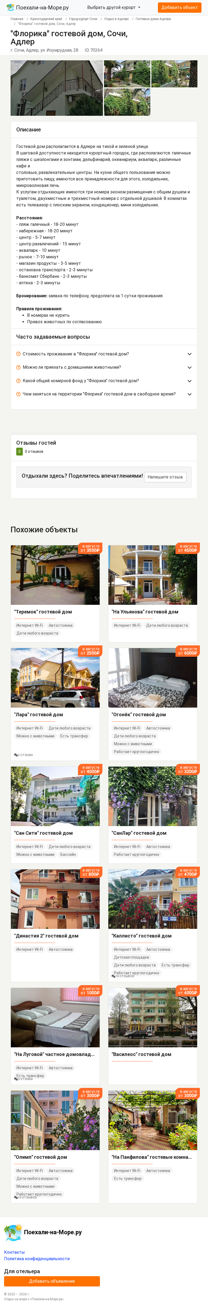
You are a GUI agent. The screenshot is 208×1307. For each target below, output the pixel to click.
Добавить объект (179, 7)
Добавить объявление (52, 1281)
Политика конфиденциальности (37, 1258)
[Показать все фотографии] (57, 87)
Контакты (14, 1252)
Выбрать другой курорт (112, 7)
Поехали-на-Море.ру (42, 7)
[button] (104, 355)
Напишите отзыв (165, 477)
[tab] (104, 355)
